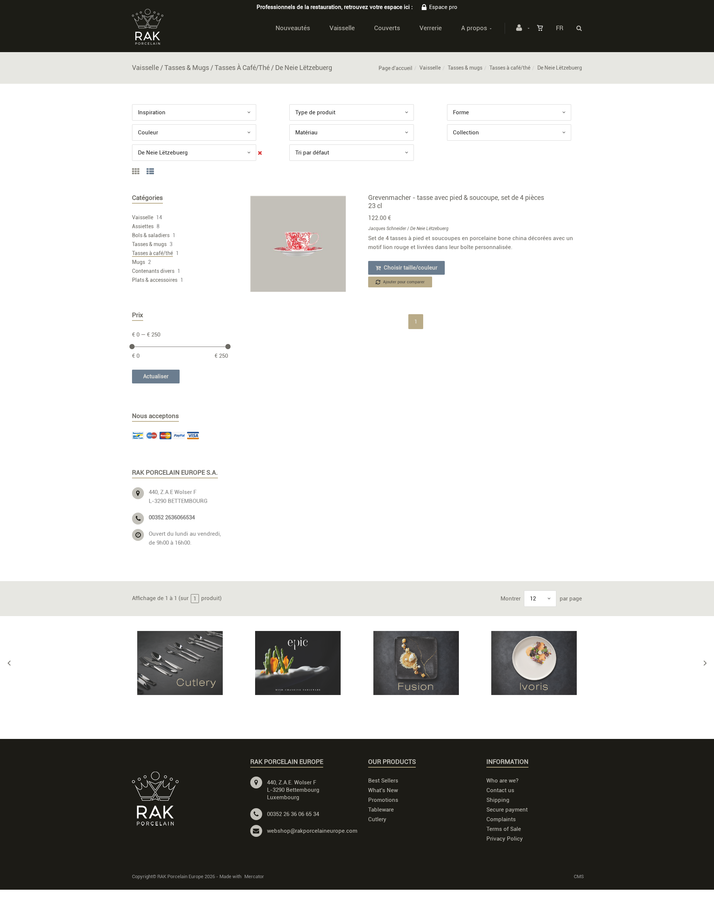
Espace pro (443, 7)
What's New (383, 790)
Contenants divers (153, 271)
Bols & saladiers (151, 235)
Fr (559, 28)
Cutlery (377, 819)
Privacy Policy (504, 838)
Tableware (381, 809)
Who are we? (502, 780)
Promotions (383, 800)
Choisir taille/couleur (409, 267)
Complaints (501, 819)
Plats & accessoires (154, 280)
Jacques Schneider (387, 228)
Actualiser (155, 376)
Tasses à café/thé (509, 68)
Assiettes (143, 226)
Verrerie (430, 28)
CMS (579, 876)
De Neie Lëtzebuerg (429, 228)
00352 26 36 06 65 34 (293, 814)
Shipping (497, 800)
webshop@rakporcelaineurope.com (312, 831)
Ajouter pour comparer (403, 282)
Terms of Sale (503, 829)
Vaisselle (342, 28)
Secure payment (507, 809)
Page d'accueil (395, 68)
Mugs (138, 262)
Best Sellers (383, 780)
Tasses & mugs (465, 68)
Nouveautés (293, 28)
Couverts (387, 28)
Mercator (254, 876)
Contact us (500, 790)
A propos (474, 28)
